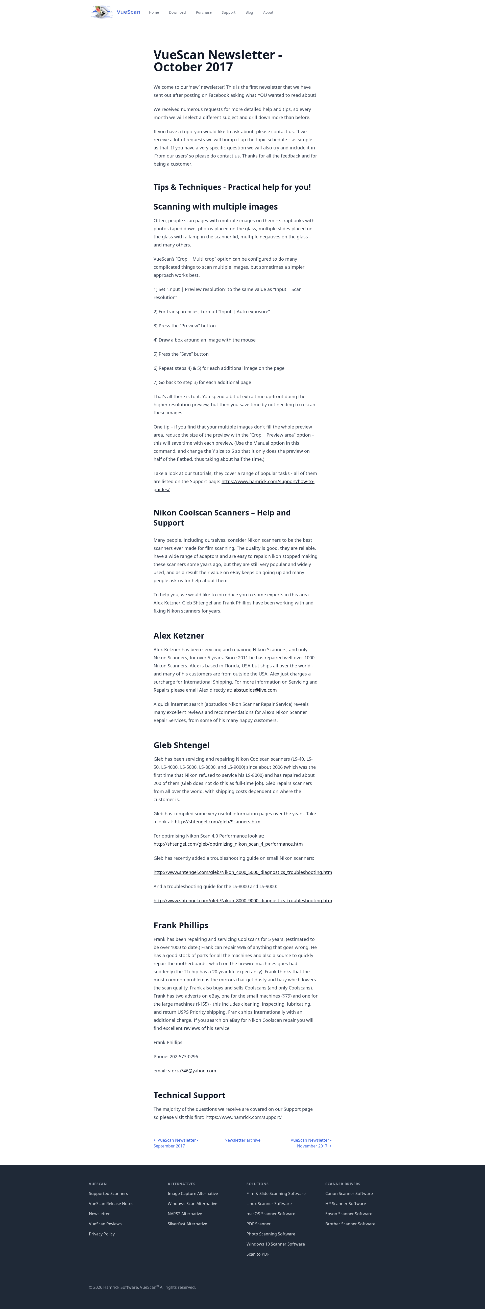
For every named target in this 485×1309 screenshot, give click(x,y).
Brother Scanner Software (350, 1224)
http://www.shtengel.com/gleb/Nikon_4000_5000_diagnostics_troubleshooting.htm (243, 872)
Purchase (204, 12)
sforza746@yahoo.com (192, 1071)
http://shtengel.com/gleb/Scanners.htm (217, 822)
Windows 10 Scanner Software (276, 1244)
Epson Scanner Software (348, 1213)
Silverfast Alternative (187, 1224)
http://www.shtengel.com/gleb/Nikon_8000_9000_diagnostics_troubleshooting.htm (243, 900)
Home (154, 12)
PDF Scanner (259, 1224)
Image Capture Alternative (193, 1193)
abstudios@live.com (255, 690)
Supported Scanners (108, 1193)
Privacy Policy (102, 1234)
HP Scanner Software (345, 1203)
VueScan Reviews (105, 1224)
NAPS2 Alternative (185, 1213)
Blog (249, 12)
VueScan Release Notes (111, 1203)
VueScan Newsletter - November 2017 (311, 1143)
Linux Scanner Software (269, 1203)
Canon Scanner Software (349, 1193)
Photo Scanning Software (271, 1234)
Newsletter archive (242, 1140)
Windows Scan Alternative (192, 1203)
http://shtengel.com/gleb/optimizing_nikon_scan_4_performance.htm (228, 844)
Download (177, 12)
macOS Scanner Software (271, 1213)
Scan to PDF (258, 1254)
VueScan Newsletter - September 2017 (176, 1143)
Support (228, 12)
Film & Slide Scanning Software (276, 1193)
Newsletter (99, 1213)
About (268, 12)
